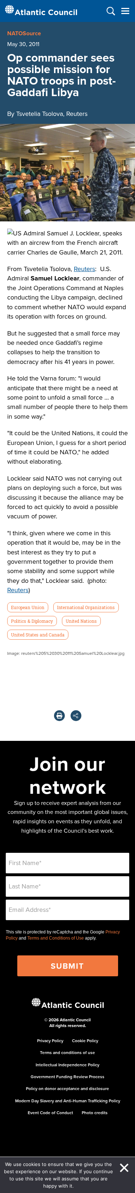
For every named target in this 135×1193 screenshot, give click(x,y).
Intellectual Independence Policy (67, 1065)
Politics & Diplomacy (32, 621)
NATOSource (24, 33)
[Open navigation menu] (125, 11)
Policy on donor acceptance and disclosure (67, 1088)
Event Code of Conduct (50, 1112)
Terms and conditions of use (67, 1052)
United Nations (81, 621)
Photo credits (95, 1112)
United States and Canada (37, 635)
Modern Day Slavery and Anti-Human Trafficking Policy (67, 1101)
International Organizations (86, 607)
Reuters (84, 268)
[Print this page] (59, 715)
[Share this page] (76, 715)
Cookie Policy (85, 1040)
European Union (27, 607)
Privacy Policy (50, 1040)
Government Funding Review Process (67, 1076)
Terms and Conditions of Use (55, 938)
